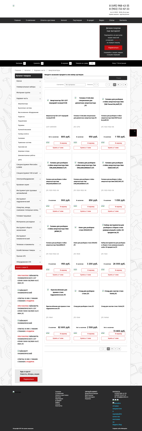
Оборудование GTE (24, 262)
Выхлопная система (25, 108)
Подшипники (22, 121)
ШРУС (20, 160)
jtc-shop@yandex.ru (121, 397)
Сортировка (61, 84)
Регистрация (121, 63)
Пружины (21, 125)
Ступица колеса (23, 134)
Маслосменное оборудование (28, 112)
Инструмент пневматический (23, 237)
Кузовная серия (23, 185)
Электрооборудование (25, 179)
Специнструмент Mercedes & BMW (27, 166)
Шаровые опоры (23, 151)
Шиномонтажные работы (26, 155)
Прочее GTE (21, 256)
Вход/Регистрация (91, 393)
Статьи (111, 20)
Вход (114, 63)
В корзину (63, 143)
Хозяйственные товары (26, 250)
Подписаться (113, 48)
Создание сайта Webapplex (120, 428)
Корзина (88, 399)
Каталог (64, 20)
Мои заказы (89, 395)
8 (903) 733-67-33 (119, 9)
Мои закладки (90, 397)
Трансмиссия (22, 147)
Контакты (123, 20)
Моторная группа (23, 92)
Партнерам (77, 20)
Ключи (19, 81)
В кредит (90, 20)
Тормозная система (24, 142)
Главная (17, 20)
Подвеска (21, 116)
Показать (90, 84)
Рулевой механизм (24, 129)
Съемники (21, 138)
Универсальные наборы (26, 87)
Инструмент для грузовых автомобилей (27, 192)
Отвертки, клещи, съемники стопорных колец (27, 209)
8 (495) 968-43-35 (119, 5)
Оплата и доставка (47, 20)
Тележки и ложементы (25, 244)
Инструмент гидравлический (23, 200)
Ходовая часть (39, 70)
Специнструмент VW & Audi (27, 173)
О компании (30, 20)
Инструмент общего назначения (24, 229)
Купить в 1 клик (58, 148)
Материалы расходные (26, 222)
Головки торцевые (24, 216)
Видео (101, 20)
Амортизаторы (23, 104)
